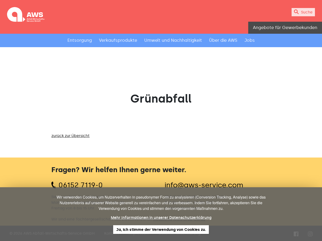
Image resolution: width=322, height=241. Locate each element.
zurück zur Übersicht (70, 135)
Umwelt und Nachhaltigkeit (173, 40)
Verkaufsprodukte (118, 40)
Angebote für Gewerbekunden (285, 27)
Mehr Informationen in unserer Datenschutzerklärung (161, 217)
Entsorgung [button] (79, 40)
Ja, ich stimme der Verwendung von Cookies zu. (161, 229)
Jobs (249, 40)
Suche (307, 12)
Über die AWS (223, 40)
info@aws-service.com (204, 185)
